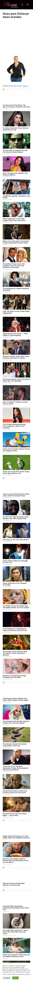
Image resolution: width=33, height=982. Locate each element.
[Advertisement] (16, 38)
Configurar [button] (7, 978)
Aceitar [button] (15, 978)
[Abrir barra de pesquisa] (22, 4)
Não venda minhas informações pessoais (17, 974)
